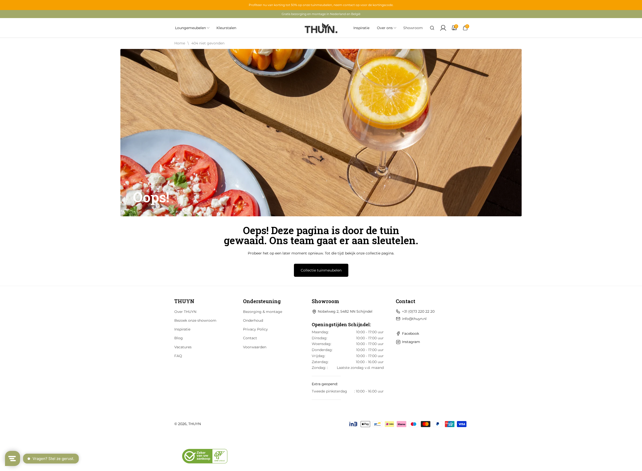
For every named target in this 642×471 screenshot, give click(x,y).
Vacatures (183, 347)
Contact (250, 338)
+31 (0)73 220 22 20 (418, 311)
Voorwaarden (254, 347)
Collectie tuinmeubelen (321, 270)
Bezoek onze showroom (195, 320)
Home (179, 43)
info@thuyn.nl (414, 318)
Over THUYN (185, 311)
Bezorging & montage (262, 311)
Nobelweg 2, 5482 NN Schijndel (345, 311)
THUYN (194, 424)
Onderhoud (253, 320)
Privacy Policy (255, 329)
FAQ (178, 356)
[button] (432, 27)
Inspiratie (182, 329)
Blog (178, 338)
